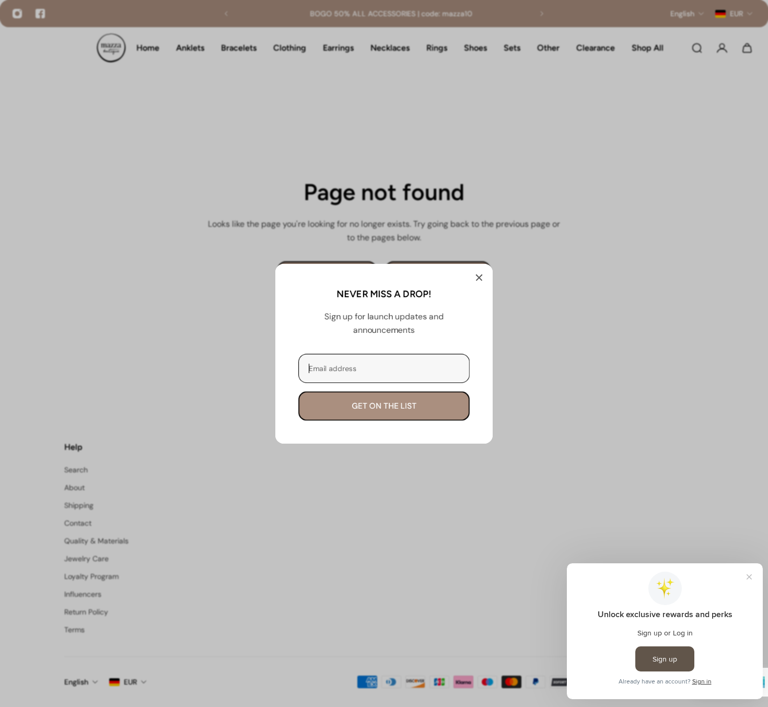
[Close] (479, 277)
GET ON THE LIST (384, 405)
